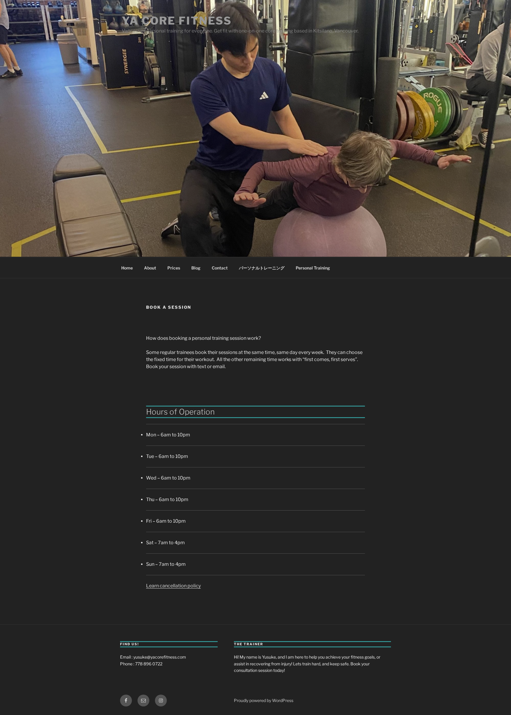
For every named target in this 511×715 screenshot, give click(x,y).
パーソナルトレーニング (261, 267)
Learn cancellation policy (173, 586)
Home (127, 267)
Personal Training (313, 267)
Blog (195, 267)
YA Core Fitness (177, 20)
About (150, 267)
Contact (220, 267)
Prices (173, 267)
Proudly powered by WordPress (263, 700)
